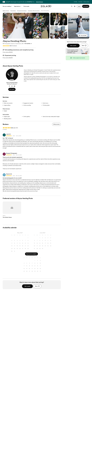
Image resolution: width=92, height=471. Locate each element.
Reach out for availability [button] (31, 253)
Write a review (56, 124)
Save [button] (36, 286)
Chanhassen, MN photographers (34, 10)
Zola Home (80, 1)
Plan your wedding (7, 6)
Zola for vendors (86, 1)
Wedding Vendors (6, 10)
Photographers (13, 10)
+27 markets (27, 43)
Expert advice (17, 6)
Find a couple (26, 6)
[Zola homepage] (46, 6)
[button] (83, 35)
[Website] (14, 86)
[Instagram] (12, 86)
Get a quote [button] (11, 89)
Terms (33, 1)
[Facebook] (9, 86)
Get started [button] (85, 6)
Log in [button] (79, 6)
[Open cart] (74, 6)
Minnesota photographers (21, 10)
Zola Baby (75, 1)
